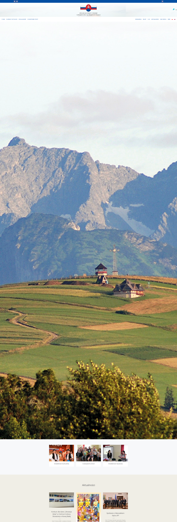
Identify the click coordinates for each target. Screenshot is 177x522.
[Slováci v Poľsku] (17, 1)
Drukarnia (138, 19)
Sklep (144, 19)
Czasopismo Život (33, 19)
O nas (3, 19)
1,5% (149, 19)
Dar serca (163, 19)
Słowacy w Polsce (11, 19)
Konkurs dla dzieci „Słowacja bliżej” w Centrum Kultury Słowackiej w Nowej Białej (61, 514)
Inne (169, 19)
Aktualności (155, 19)
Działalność (22, 19)
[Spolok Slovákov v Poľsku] (15, 1)
